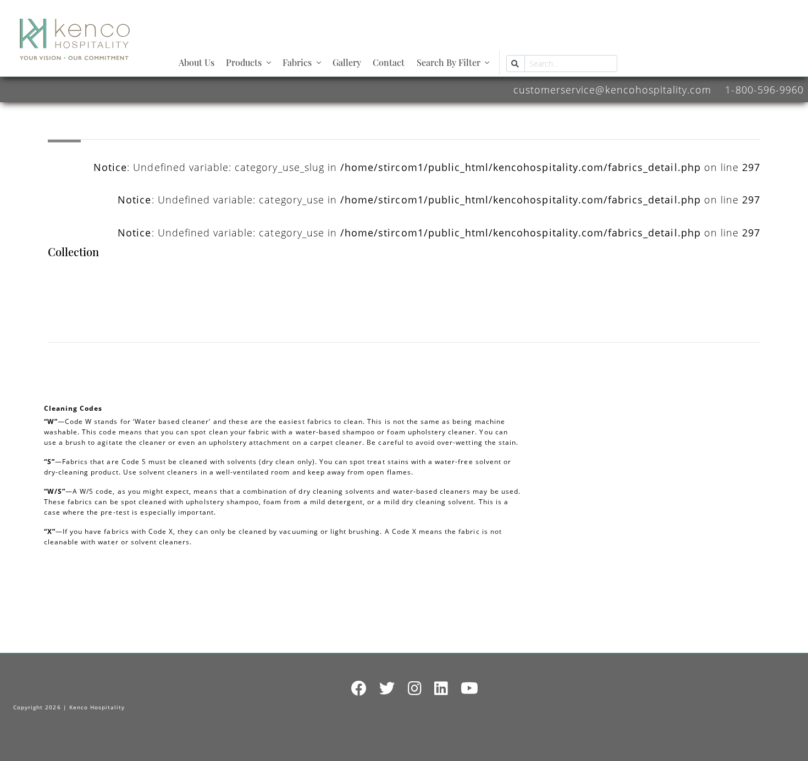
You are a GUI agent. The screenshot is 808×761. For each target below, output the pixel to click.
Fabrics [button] (297, 62)
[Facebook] (359, 689)
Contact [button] (389, 62)
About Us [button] (196, 62)
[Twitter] (387, 689)
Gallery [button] (347, 62)
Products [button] (244, 62)
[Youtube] (470, 689)
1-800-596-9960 (764, 89)
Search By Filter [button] (448, 62)
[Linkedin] (441, 689)
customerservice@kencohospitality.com (612, 89)
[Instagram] (415, 689)
